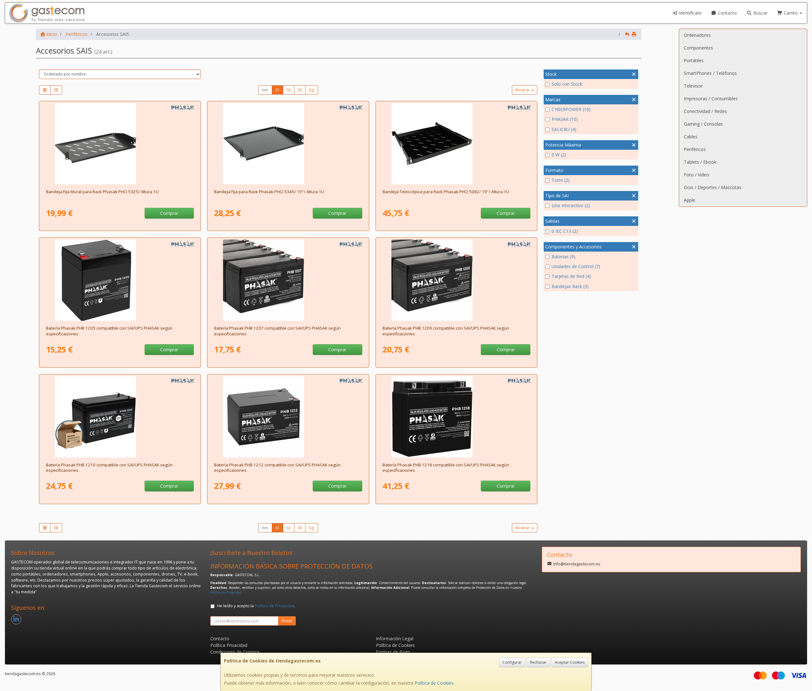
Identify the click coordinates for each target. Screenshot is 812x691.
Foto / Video (696, 175)
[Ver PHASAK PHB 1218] (456, 416)
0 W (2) (559, 155)
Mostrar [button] (523, 90)
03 (300, 90)
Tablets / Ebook (700, 162)
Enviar (287, 620)
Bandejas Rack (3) (570, 286)
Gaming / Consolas (703, 124)
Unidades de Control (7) (576, 266)
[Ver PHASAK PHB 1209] (456, 280)
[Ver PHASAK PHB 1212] (288, 416)
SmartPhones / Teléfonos (710, 73)
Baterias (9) (563, 256)
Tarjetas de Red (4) (571, 276)
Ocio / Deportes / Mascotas (712, 187)
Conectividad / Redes (705, 111)
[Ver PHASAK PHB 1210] (120, 416)
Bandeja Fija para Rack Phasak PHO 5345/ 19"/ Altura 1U (269, 191)
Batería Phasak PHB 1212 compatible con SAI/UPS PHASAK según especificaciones (277, 467)
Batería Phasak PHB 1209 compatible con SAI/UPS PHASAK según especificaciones (446, 330)
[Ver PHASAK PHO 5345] (288, 143)
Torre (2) (561, 180)
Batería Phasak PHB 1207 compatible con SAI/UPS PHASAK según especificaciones (277, 330)
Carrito (791, 13)
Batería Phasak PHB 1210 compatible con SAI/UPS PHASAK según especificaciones (109, 467)
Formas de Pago (393, 652)
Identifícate (690, 13)
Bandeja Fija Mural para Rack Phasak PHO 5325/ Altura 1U (102, 191)
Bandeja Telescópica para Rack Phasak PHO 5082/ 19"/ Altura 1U (446, 191)
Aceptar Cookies (570, 662)
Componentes (698, 48)
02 (288, 90)
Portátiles (694, 60)
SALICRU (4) (564, 129)
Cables (690, 137)
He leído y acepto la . (256, 606)
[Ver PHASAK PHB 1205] (120, 280)
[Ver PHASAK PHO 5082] (456, 143)
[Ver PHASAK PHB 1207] (288, 280)
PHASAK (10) (565, 119)
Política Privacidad (228, 645)
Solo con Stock (567, 84)
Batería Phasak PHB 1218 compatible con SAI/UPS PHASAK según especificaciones (446, 467)
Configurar (512, 662)
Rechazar (538, 662)
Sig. (312, 90)
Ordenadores (697, 35)
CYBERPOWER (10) (571, 109)
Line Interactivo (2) (571, 205)
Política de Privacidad (225, 592)
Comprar (169, 213)
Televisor (693, 86)
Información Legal (394, 638)
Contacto (727, 13)
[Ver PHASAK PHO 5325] (120, 143)
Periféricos (695, 149)
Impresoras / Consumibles (711, 98)
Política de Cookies (434, 683)
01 (277, 90)
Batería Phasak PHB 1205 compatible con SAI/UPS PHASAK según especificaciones (109, 330)
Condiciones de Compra (234, 652)
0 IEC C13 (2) (565, 231)
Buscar (760, 13)
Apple (689, 200)
